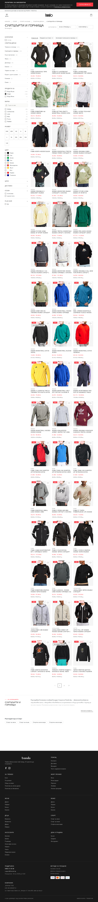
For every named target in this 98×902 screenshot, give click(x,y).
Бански (7, 810)
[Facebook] (6, 768)
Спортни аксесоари (39, 722)
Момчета (7, 819)
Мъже (53, 798)
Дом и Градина (57, 832)
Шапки (7, 838)
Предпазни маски (10, 852)
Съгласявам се (85, 4)
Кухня (53, 836)
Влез (52, 778)
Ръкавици (8, 841)
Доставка (53, 763)
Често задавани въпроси (58, 769)
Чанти (7, 849)
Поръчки (53, 783)
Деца (7, 815)
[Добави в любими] (48, 44)
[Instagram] (9, 768)
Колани (7, 855)
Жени (7, 798)
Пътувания (8, 780)
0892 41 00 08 (9, 869)
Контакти (53, 761)
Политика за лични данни (12, 786)
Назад (8, 40)
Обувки (7, 804)
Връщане (53, 766)
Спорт (15, 21)
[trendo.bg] (49, 15)
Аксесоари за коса (10, 844)
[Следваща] (69, 685)
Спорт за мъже (25, 21)
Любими (53, 786)
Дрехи (7, 802)
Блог (6, 778)
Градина (53, 838)
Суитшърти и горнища (54, 21)
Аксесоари (9, 832)
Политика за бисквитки (12, 788)
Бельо (7, 807)
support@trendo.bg (10, 871)
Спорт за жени (11, 722)
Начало (7, 21)
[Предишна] (55, 685)
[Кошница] (91, 15)
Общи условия (9, 783)
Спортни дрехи (38, 21)
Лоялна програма (56, 788)
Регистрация (54, 780)
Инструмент (54, 841)
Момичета (8, 821)
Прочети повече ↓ (87, 711)
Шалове (7, 836)
